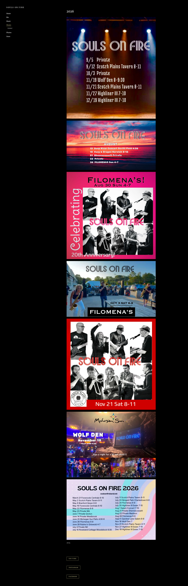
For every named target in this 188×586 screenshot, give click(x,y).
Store (8, 36)
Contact (10, 28)
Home (8, 13)
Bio (7, 17)
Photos (8, 32)
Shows (8, 25)
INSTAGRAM (73, 567)
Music (8, 21)
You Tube (72, 558)
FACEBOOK (73, 576)
